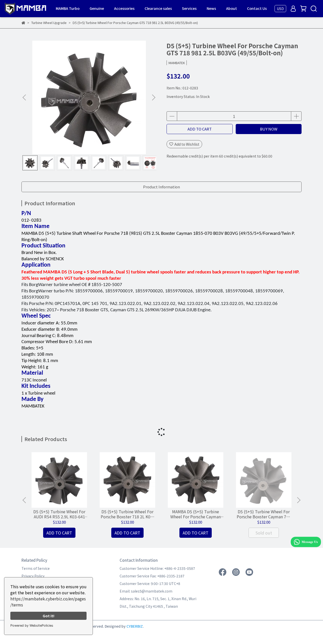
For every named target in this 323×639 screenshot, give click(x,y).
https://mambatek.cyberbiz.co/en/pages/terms (48, 602)
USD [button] (280, 8)
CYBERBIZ (134, 626)
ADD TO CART (199, 129)
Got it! (49, 615)
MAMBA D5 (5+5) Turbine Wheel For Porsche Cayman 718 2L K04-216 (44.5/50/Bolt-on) (195, 514)
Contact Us (257, 8)
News (211, 8)
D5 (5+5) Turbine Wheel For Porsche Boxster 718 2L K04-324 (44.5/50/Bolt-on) (127, 514)
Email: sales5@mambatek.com (146, 591)
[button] (153, 97)
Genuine (97, 8)
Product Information (161, 186)
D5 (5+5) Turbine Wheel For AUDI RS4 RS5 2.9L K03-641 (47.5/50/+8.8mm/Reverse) (59, 514)
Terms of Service (35, 568)
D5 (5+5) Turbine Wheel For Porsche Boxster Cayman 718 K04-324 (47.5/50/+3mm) (264, 514)
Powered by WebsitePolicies (31, 625)
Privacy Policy (32, 575)
